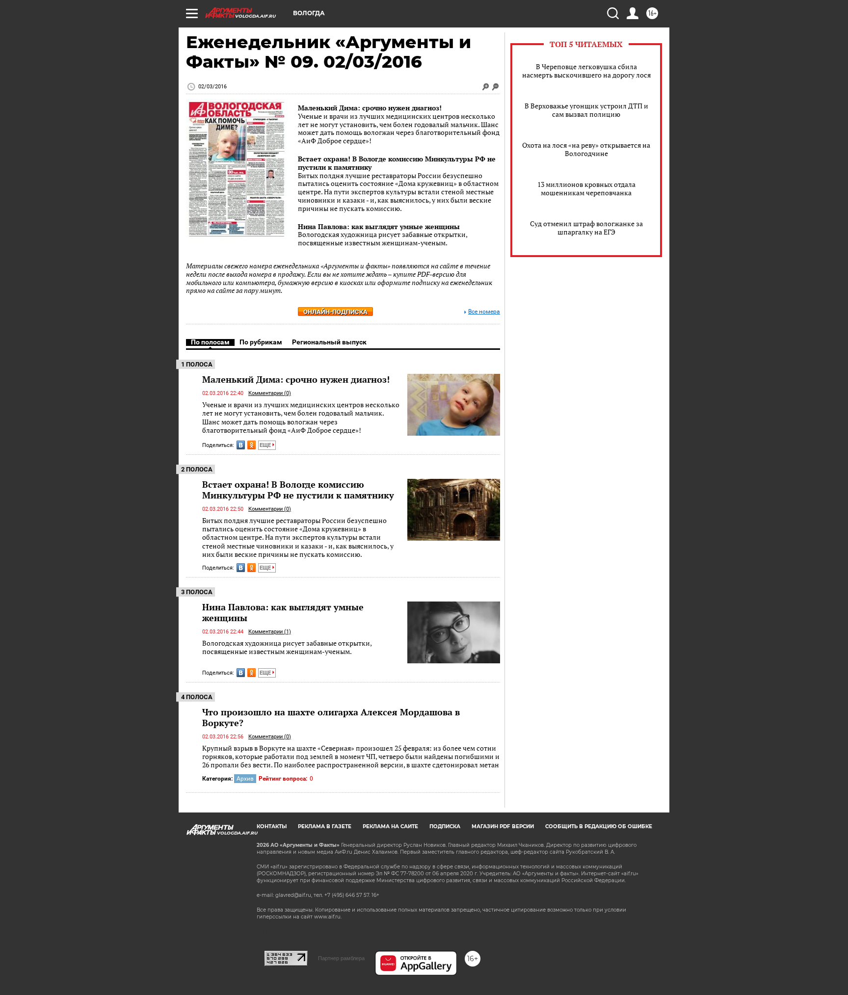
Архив (245, 778)
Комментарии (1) (269, 631)
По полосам (210, 342)
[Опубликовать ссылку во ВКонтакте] (241, 445)
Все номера (484, 312)
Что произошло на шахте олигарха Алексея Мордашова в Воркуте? (331, 717)
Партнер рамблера (341, 958)
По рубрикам (260, 342)
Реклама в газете (324, 826)
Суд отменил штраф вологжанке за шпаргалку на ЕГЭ (586, 227)
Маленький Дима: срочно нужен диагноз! (370, 107)
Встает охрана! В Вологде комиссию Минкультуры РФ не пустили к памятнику (397, 163)
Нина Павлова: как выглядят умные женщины (379, 226)
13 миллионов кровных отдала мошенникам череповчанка (586, 188)
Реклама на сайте (390, 826)
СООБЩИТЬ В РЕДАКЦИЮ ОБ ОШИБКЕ (598, 826)
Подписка (444, 826)
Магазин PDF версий (503, 826)
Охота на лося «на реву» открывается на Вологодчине (586, 149)
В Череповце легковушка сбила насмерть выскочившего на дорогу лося (586, 70)
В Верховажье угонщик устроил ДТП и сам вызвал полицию (586, 110)
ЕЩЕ (266, 445)
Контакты (272, 826)
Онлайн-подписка (335, 311)
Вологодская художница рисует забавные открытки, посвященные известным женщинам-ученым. (286, 647)
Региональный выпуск (329, 342)
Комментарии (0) (269, 393)
